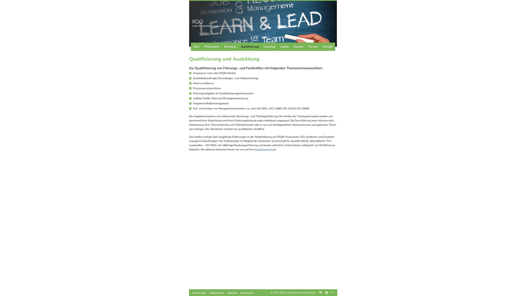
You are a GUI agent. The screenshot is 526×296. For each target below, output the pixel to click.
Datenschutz (216, 292)
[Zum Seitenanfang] (332, 292)
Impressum (246, 292)
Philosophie (212, 47)
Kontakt (328, 47)
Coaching (269, 47)
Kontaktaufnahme (265, 149)
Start (196, 47)
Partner (313, 47)
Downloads (199, 292)
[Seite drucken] (326, 292)
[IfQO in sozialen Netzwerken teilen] (320, 292)
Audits (284, 47)
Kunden (298, 47)
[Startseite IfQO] (223, 26)
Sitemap (232, 292)
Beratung (230, 47)
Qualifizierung (250, 47)
